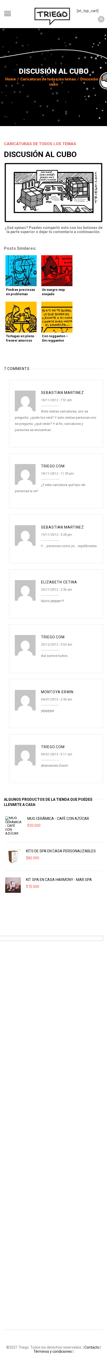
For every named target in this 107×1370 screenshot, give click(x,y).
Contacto (91, 1347)
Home (10, 79)
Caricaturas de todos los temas (48, 79)
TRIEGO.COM (53, 466)
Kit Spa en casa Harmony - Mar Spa (59, 880)
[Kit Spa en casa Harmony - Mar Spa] (13, 885)
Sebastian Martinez (62, 393)
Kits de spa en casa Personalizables (61, 851)
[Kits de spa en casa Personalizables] (13, 856)
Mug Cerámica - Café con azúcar (58, 818)
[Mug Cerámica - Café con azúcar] (13, 826)
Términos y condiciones (53, 1351)
